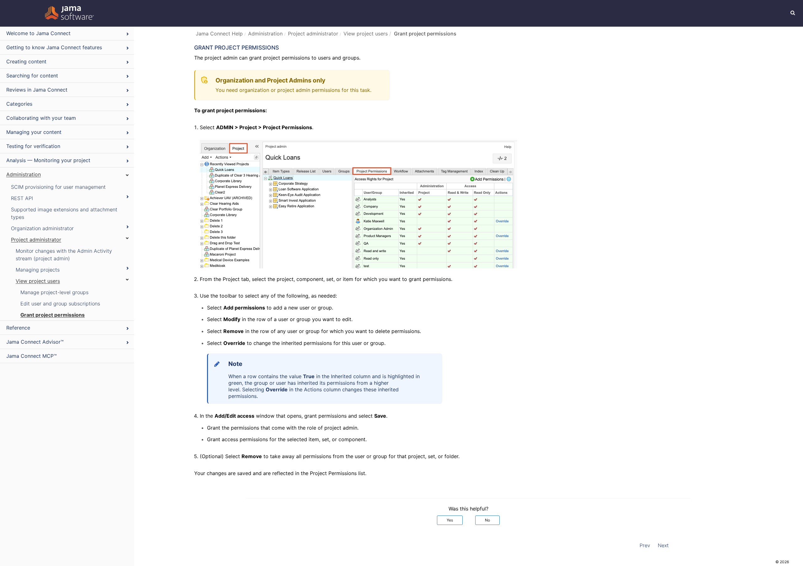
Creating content (26, 61)
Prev (645, 545)
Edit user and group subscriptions (60, 303)
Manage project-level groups (54, 292)
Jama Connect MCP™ (31, 356)
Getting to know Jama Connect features (54, 47)
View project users (38, 281)
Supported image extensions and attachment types (64, 213)
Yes (450, 520)
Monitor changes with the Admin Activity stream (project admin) (64, 255)
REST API (22, 198)
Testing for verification (33, 146)
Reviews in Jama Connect (36, 90)
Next (663, 545)
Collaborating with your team (41, 118)
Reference (18, 328)
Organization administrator (42, 228)
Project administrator (36, 239)
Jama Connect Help (219, 33)
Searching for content (32, 75)
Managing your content (33, 132)
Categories (19, 104)
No (487, 520)
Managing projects (38, 270)
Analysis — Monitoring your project (48, 160)
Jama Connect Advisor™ (35, 342)
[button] (792, 12)
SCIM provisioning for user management (58, 187)
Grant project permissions (52, 315)
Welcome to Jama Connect (38, 33)
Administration (23, 174)
